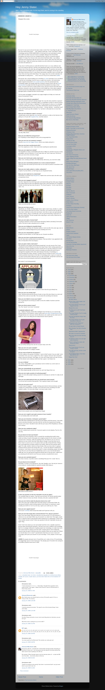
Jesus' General (70, 196)
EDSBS (72, 42)
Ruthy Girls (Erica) (70, 116)
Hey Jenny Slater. (26, 7)
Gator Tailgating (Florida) (72, 156)
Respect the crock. (73, 308)
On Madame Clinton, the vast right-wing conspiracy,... (77, 339)
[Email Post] (44, 572)
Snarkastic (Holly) (70, 96)
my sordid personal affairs (54, 575)
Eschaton (68, 185)
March (71, 293)
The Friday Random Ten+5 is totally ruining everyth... (77, 314)
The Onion (68, 238)
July (70, 285)
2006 (69, 362)
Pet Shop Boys (69, 240)
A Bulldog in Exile (70, 132)
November (72, 277)
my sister (46, 78)
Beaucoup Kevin (70, 180)
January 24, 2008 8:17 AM (28, 590)
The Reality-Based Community (73, 211)
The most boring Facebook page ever (75, 86)
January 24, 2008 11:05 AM (28, 600)
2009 (69, 271)
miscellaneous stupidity (42, 575)
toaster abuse (32, 576)
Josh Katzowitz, (77, 55)
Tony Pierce (69, 172)
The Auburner (69, 152)
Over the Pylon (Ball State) (72, 165)
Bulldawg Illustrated (71, 130)
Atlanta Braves (69, 227)
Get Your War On (70, 191)
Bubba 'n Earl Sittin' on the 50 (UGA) (75, 128)
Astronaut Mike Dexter (28, 646)
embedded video (26, 575)
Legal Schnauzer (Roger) (72, 114)
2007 (69, 360)
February (71, 295)
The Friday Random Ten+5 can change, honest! (76, 348)
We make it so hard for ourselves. (77, 333)
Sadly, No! (68, 214)
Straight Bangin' (70, 168)
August (71, 283)
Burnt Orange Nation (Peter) (73, 106)
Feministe (68, 189)
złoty (36, 115)
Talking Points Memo (71, 216)
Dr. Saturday (69, 88)
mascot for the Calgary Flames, (31, 142)
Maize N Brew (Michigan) (72, 161)
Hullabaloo (68, 194)
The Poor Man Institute (71, 209)
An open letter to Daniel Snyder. (76, 326)
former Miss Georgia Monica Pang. (53, 313)
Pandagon (68, 205)
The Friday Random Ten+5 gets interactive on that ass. (76, 320)
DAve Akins (69, 112)
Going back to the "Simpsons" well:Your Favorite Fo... (76, 323)
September (72, 281)
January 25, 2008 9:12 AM (28, 667)
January (71, 297)
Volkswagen (69, 248)
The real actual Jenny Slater (73, 257)
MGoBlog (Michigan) (71, 163)
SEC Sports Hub (70, 167)
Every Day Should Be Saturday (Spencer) (76, 99)
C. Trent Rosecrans (71, 110)
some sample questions (39, 81)
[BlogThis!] (48, 573)
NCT (23, 628)
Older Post (59, 677)
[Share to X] (50, 573)
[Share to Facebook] (51, 573)
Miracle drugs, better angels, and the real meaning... (77, 302)
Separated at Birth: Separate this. (77, 331)
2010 (69, 269)
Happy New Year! (73, 357)
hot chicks (33, 575)
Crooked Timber (70, 181)
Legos (67, 235)
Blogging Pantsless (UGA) (72, 126)
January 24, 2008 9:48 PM (28, 642)
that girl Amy (36, 175)
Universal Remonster (27, 595)
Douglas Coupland (70, 231)
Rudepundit (69, 213)
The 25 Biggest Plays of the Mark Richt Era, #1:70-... (77, 354)
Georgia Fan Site (70, 140)
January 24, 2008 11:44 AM (28, 610)
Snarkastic (79, 60)
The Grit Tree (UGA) (71, 144)
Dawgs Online (69, 138)
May (70, 289)
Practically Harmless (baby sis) (73, 97)
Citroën (68, 229)
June (70, 287)
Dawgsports (77, 46)
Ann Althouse (80, 63)
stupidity (20, 576)
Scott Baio (26, 510)
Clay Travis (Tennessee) (72, 154)
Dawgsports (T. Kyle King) (72, 105)
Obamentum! (72, 345)
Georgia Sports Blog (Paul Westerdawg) (76, 103)
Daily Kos (68, 183)
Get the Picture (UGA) (71, 142)
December (72, 275)
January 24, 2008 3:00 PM (28, 633)
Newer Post (22, 677)
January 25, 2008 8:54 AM (28, 657)
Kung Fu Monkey (70, 198)
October (71, 279)
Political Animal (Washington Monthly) (75, 207)
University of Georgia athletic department (76, 244)
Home (41, 677)
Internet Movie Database (72, 233)
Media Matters (69, 202)
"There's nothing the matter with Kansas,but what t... (76, 342)
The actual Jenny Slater (72, 255)
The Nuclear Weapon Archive (73, 237)
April (70, 291)
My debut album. (73, 299)
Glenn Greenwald (70, 192)
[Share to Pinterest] (52, 573)
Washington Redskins (71, 249)
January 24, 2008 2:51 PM (28, 623)
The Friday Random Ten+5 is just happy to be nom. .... (77, 305)
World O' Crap (69, 222)
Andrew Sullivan (70, 178)
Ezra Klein (68, 187)
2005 (69, 364)
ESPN (76, 73)
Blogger (61, 686)
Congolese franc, (34, 116)
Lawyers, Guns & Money (72, 200)
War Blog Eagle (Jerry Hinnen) (73, 108)
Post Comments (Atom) (30, 680)
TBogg (68, 218)
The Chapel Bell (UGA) (71, 137)
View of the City (70, 246)
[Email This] (47, 573)
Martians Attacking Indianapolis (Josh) (75, 101)
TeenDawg (69, 148)
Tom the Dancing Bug (71, 242)
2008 (69, 273)
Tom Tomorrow (70, 220)
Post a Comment (24, 670)
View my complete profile (72, 32)
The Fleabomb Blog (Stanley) (73, 117)
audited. (58, 75)
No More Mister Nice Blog (72, 203)
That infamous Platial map (72, 90)
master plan (58, 253)
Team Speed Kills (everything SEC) (74, 170)
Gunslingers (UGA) (71, 146)
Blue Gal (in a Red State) (72, 119)
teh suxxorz (26, 576)
